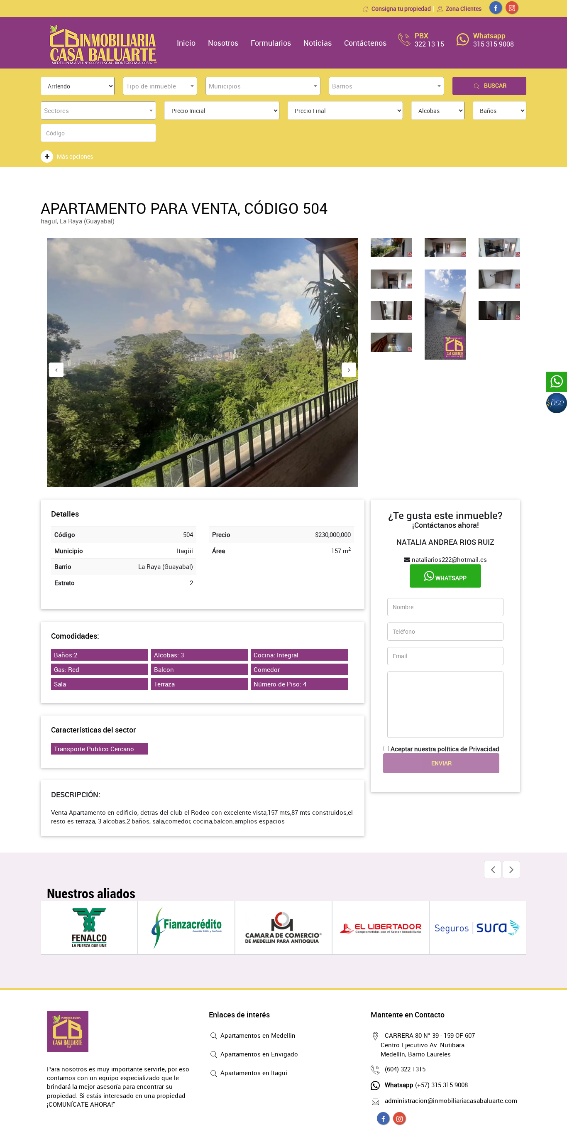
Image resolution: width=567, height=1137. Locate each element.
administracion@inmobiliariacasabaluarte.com (451, 1100)
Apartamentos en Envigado (258, 1054)
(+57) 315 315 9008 (426, 1085)
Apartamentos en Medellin (257, 1035)
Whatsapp (450, 578)
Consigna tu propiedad (401, 8)
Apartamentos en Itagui (253, 1072)
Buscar (495, 85)
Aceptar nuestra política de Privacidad (445, 749)
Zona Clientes (463, 8)
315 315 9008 (493, 44)
